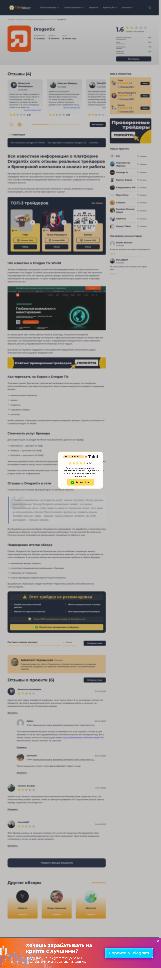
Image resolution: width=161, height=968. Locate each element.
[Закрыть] (158, 941)
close (100, 454)
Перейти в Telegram (129, 953)
